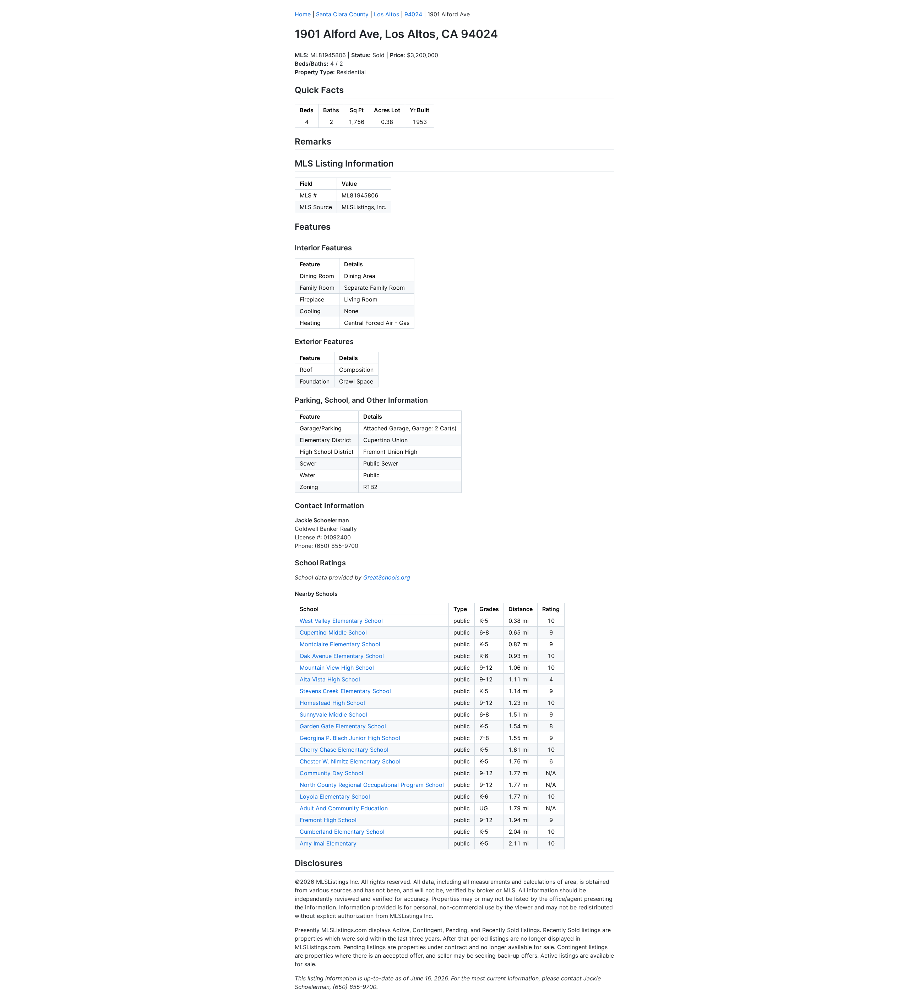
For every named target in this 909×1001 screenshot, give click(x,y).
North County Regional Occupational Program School (372, 784)
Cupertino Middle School (333, 632)
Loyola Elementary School (335, 796)
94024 (413, 14)
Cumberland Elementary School (342, 831)
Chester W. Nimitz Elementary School (350, 761)
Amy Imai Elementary (328, 843)
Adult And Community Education (344, 808)
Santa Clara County (342, 14)
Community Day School (331, 773)
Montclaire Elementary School (340, 644)
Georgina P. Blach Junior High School (350, 737)
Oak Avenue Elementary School (342, 655)
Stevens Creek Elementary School (345, 691)
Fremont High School (328, 819)
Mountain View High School (337, 667)
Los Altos (386, 14)
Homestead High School (332, 702)
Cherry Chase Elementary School (344, 749)
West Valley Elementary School (341, 620)
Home (303, 14)
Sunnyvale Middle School (333, 714)
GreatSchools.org (386, 577)
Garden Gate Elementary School (343, 726)
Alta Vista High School (330, 679)
